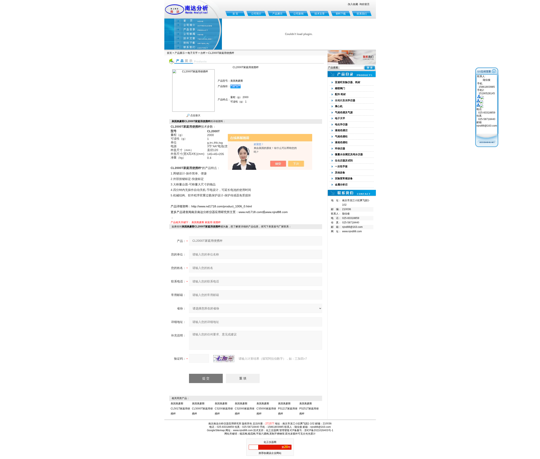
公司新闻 (298, 13)
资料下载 (341, 13)
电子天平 (193, 52)
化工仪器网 (272, 430)
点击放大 (195, 115)
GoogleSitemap (216, 430)
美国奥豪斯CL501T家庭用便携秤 (180, 408)
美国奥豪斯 (198, 222)
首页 (169, 52)
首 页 (235, 13)
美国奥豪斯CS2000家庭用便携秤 (244, 408)
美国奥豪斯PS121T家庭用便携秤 (287, 408)
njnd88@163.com (352, 226)
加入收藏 (353, 4)
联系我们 (362, 13)
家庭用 (208, 222)
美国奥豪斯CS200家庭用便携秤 (224, 408)
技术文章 (320, 13)
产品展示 (277, 13)
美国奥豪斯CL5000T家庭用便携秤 (202, 408)
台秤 (202, 52)
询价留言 (364, 4)
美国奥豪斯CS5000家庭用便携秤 (266, 408)
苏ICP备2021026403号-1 (318, 430)
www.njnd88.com (352, 231)
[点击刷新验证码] (223, 358)
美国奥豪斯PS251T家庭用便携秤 (309, 408)
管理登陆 (284, 430)
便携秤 (217, 222)
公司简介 (256, 13)
